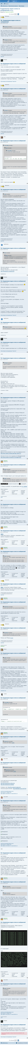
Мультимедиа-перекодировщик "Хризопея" (8, 81)
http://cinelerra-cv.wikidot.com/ (6, 792)
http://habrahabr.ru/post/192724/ (19, 788)
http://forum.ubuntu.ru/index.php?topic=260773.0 (11, 453)
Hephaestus (6, 606)
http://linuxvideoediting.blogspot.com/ (7, 791)
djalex (5, 469)
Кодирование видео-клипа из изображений (10, 9)
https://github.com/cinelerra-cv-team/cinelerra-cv (9, 793)
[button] (15, 14)
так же (11, 637)
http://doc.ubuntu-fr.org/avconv (14, 787)
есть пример (24, 486)
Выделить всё (7, 707)
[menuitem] (2, 4)
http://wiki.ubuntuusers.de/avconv (8, 783)
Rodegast (6, 26)
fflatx (5, 252)
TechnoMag (6, 145)
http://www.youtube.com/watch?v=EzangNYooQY (11, 457)
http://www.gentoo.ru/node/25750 (7, 271)
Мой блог (2, 56)
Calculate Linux (3, 690)
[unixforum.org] (14, 1)
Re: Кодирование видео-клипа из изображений (10, 21)
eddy (5, 194)
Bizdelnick (6, 632)
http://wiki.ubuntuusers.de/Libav (7, 784)
